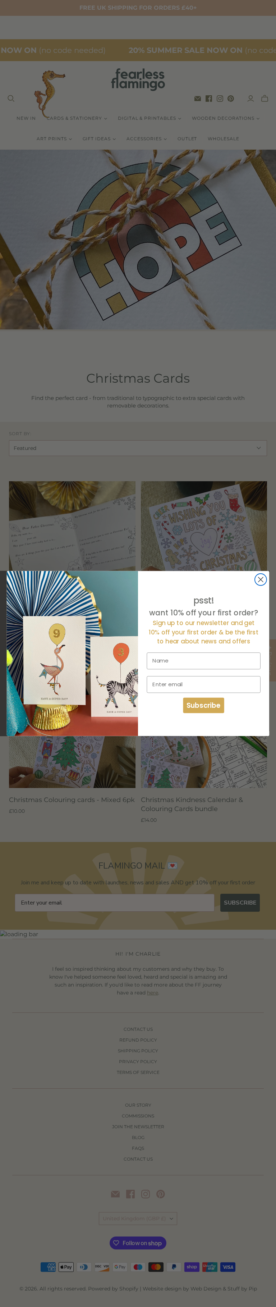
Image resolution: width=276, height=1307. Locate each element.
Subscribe (204, 705)
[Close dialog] (261, 580)
